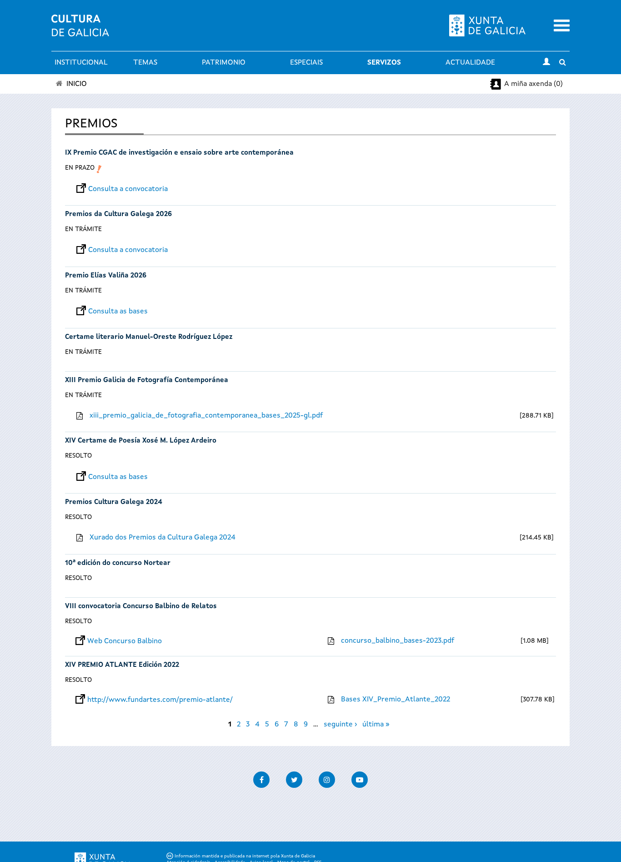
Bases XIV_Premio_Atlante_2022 (395, 699)
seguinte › (340, 724)
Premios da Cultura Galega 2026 (118, 214)
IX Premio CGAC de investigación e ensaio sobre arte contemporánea (179, 153)
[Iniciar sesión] (546, 62)
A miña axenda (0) (533, 84)
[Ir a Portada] (80, 31)
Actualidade (470, 62)
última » (376, 724)
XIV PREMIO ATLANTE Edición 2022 (122, 665)
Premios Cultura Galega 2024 (113, 502)
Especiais (306, 62)
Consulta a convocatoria (128, 189)
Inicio (76, 84)
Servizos (384, 62)
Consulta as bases (118, 311)
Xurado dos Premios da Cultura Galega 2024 (162, 537)
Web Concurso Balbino (124, 641)
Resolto (78, 456)
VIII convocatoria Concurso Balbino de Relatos (141, 606)
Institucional (81, 62)
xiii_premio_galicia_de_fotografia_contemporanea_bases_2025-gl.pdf (206, 415)
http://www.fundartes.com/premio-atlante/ (160, 700)
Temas (145, 62)
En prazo (80, 168)
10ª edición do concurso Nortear (117, 563)
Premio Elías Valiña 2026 (105, 275)
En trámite (83, 229)
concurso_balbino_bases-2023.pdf (397, 641)
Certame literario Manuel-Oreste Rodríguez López (148, 337)
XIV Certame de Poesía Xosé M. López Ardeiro (140, 441)
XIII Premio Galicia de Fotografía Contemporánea (146, 380)
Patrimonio (223, 62)
